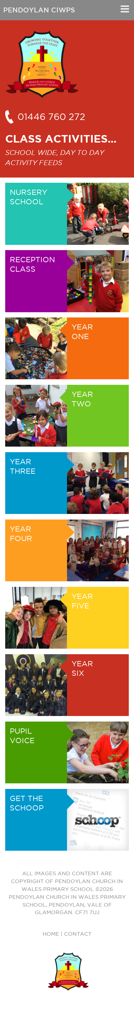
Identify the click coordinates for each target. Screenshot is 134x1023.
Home (51, 934)
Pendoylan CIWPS (39, 10)
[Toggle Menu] (125, 9)
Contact (77, 934)
